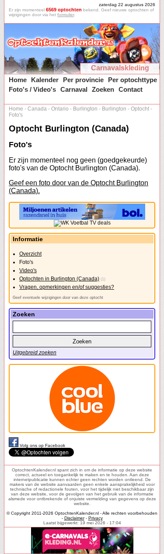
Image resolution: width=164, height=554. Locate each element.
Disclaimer (74, 518)
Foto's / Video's (32, 89)
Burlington (85, 109)
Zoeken (103, 89)
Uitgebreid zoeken (34, 353)
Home (18, 79)
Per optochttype (132, 79)
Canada (37, 109)
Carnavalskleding (120, 68)
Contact (131, 89)
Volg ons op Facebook (42, 445)
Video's (28, 270)
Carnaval (73, 89)
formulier (65, 14)
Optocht (140, 109)
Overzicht (30, 254)
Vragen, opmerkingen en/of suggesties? (66, 287)
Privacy (95, 518)
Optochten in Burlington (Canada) (59, 279)
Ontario (60, 109)
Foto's (16, 115)
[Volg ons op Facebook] (14, 445)
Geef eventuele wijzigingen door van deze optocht (58, 297)
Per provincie (83, 79)
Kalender (45, 79)
